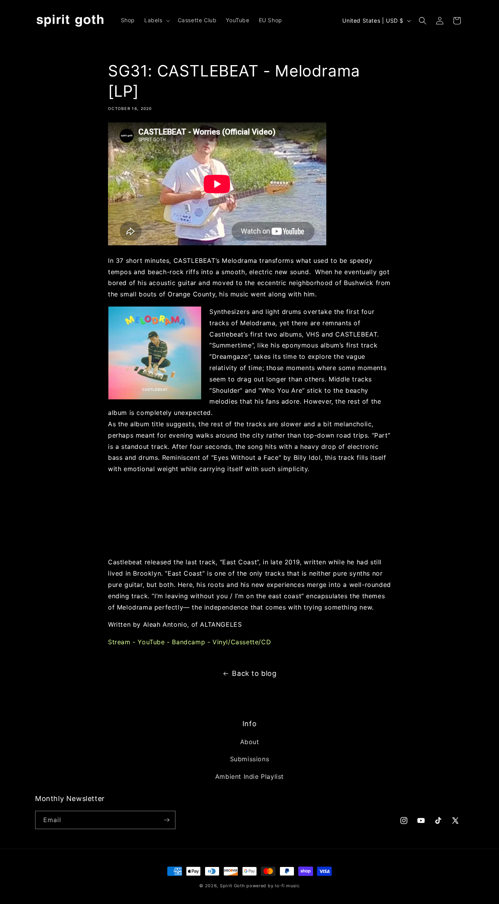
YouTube (151, 642)
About (249, 742)
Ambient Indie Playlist (249, 776)
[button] (156, 20)
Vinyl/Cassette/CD (241, 642)
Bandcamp (188, 642)
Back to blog (254, 673)
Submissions (249, 759)
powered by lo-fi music (272, 885)
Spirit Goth (232, 885)
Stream (119, 642)
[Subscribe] (166, 820)
